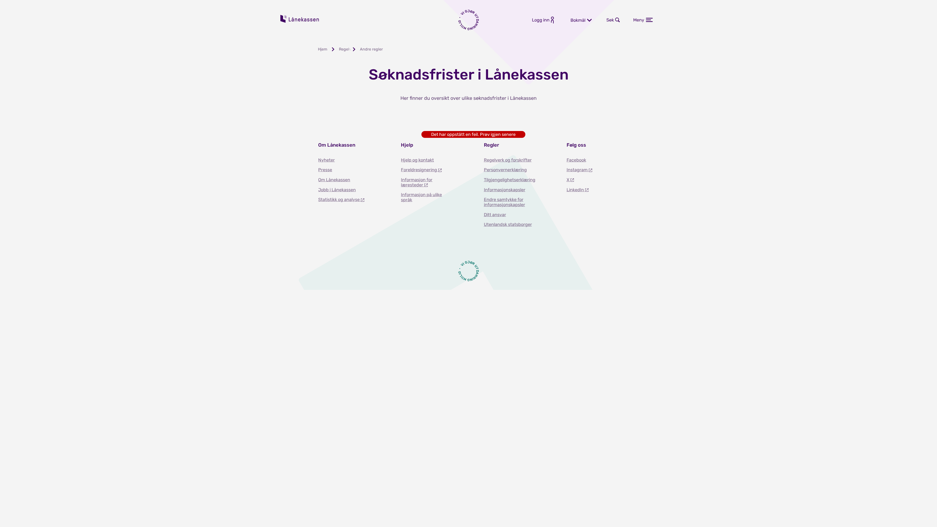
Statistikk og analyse (339, 199)
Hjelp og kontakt (417, 160)
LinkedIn (576, 190)
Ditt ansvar (495, 214)
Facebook (576, 160)
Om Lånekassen (334, 179)
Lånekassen (299, 19)
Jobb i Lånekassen (337, 190)
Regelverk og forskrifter (508, 160)
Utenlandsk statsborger (508, 224)
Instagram (578, 169)
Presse (325, 169)
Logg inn (541, 20)
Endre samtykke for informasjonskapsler (504, 202)
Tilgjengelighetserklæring (509, 179)
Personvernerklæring (505, 169)
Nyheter (326, 160)
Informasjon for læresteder (416, 182)
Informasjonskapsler (504, 190)
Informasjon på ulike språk (421, 197)
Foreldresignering (419, 169)
